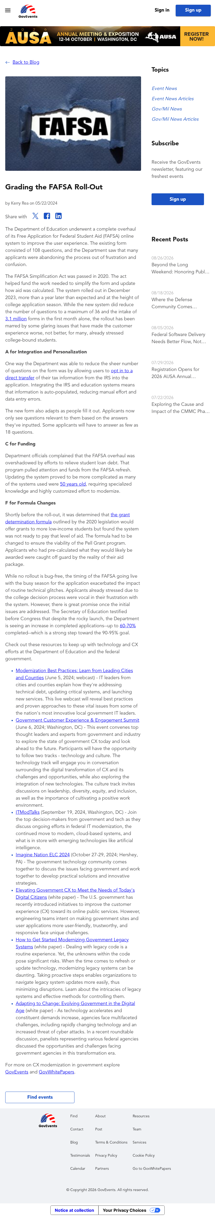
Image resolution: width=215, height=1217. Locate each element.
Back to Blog (26, 62)
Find (74, 1116)
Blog (74, 1142)
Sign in (162, 10)
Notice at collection (74, 1210)
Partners (102, 1169)
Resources (141, 1116)
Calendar (77, 1169)
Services (139, 1142)
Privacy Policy (106, 1155)
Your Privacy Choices (124, 1210)
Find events (40, 1097)
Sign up (193, 10)
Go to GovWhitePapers (152, 1169)
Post (98, 1129)
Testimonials (80, 1155)
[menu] (7, 10)
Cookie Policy (144, 1155)
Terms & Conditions (111, 1142)
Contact (76, 1129)
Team (137, 1129)
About (100, 1116)
